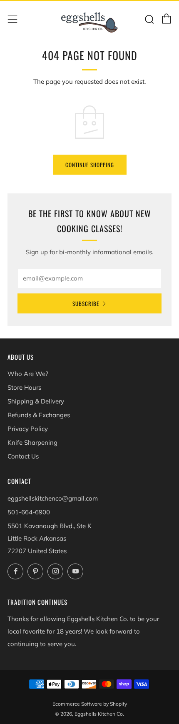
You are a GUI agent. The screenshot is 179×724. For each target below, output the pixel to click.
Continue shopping (89, 164)
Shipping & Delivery (35, 401)
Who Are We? (27, 374)
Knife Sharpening (32, 442)
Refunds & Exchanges (38, 415)
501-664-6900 (28, 512)
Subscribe (85, 303)
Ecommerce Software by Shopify (89, 704)
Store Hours (24, 387)
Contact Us (23, 456)
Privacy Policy (27, 429)
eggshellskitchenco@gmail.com (52, 498)
